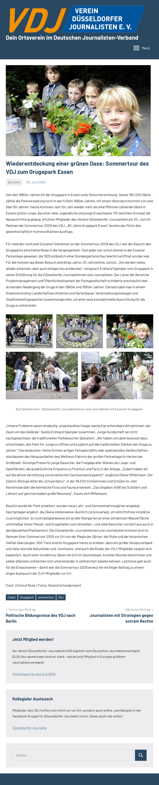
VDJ (61, 597)
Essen (12, 597)
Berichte (14, 182)
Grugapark (27, 597)
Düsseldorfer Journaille (29, 728)
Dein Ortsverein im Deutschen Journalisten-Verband (72, 37)
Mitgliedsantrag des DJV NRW (33, 674)
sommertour (46, 597)
